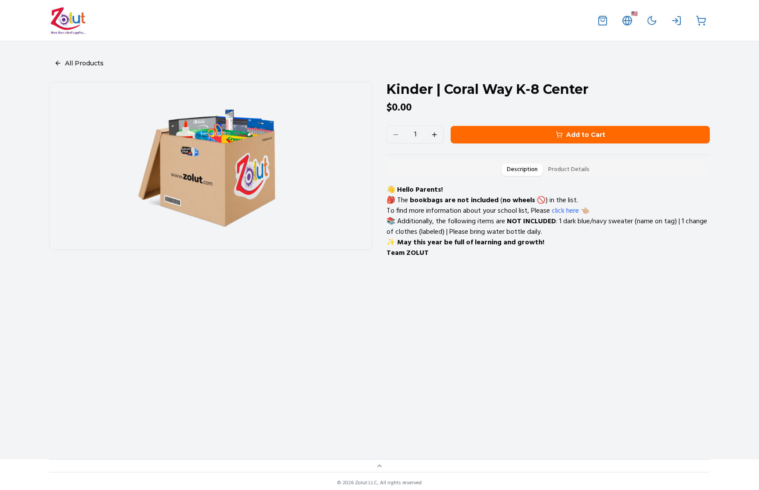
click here (565, 211)
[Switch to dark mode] (652, 20)
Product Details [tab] (568, 170)
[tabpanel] (548, 221)
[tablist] (548, 170)
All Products (84, 63)
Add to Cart (585, 135)
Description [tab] (522, 170)
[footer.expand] (379, 466)
